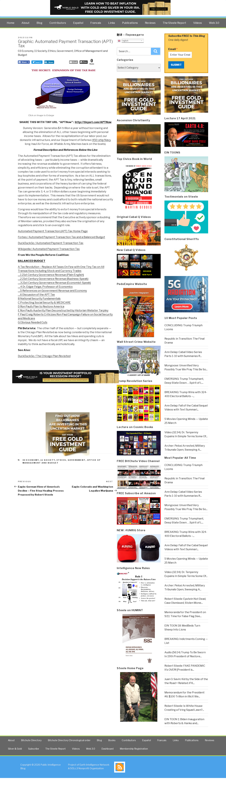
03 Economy (25, 51)
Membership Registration (134, 748)
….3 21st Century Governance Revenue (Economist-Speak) (54, 282)
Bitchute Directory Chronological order (69, 740)
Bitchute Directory (31, 740)
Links (111, 22)
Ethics (52, 51)
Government (65, 51)
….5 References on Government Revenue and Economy (52, 290)
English (124, 40)
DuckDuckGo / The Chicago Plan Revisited (44, 356)
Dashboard (107, 748)
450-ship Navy (101, 140)
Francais (95, 22)
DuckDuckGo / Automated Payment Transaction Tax (50, 243)
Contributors (57, 22)
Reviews (150, 22)
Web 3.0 (214, 22)
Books (111, 740)
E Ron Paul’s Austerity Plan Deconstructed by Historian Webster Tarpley (63, 310)
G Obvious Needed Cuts (32, 322)
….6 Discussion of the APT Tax (36, 294)
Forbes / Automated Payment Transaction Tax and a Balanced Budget (61, 237)
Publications (130, 22)
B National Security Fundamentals (39, 298)
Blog (39, 22)
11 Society (40, 51)
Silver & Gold (15, 748)
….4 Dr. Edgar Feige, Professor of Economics (45, 286)
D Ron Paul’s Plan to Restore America (41, 306)
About (25, 22)
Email (173, 49)
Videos (197, 22)
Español (78, 22)
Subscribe (33, 748)
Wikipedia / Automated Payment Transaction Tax (49, 249)
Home (10, 22)
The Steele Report (174, 22)
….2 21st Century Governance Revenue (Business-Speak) (53, 278)
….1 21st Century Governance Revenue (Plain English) (51, 274)
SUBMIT (176, 64)
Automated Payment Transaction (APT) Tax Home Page (53, 231)
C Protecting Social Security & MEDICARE (44, 302)
